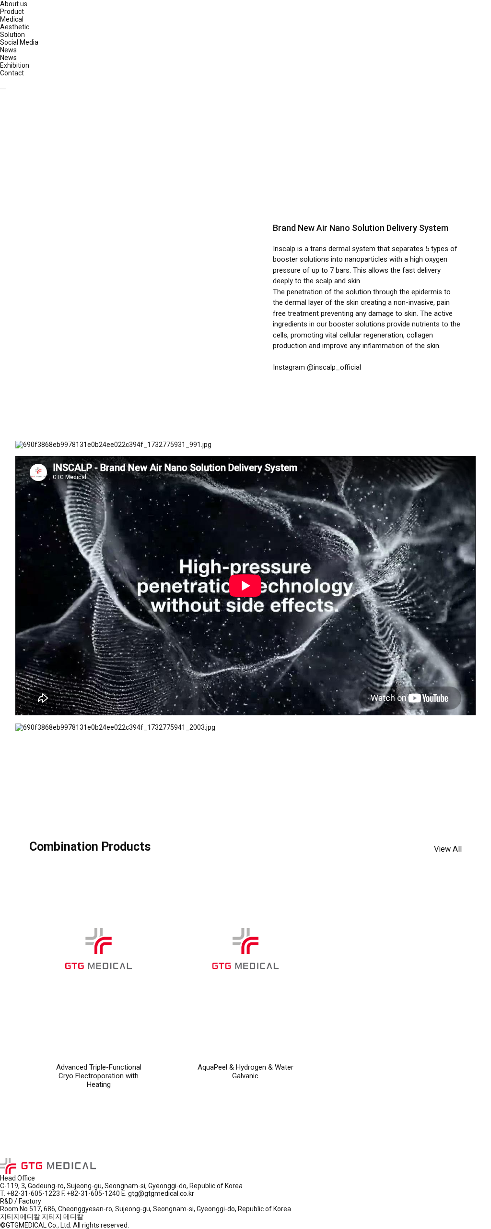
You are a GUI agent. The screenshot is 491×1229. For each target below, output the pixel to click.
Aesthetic (14, 27)
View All (448, 849)
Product (12, 11)
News (8, 50)
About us (13, 4)
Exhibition (14, 65)
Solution (12, 34)
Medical (11, 19)
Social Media (19, 42)
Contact (12, 73)
